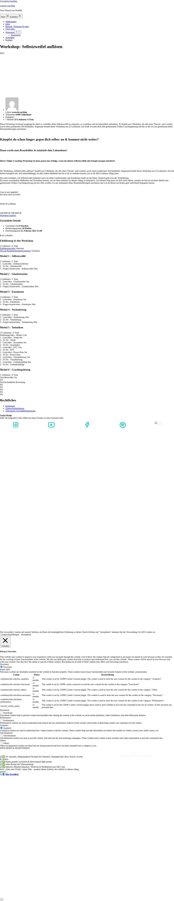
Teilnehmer (10, 114)
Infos (7, 24)
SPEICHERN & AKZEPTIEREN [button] (15, 748)
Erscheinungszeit (12, 231)
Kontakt (8, 40)
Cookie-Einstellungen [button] (10, 634)
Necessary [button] (4, 664)
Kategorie (9, 117)
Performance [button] (5, 718)
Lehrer (8, 112)
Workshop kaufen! (8, 215)
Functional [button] (4, 710)
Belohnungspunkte (13, 228)
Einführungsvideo (7, 248)
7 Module (9, 119)
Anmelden (9, 37)
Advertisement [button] (6, 733)
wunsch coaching (7, 6)
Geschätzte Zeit (12, 226)
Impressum (10, 406)
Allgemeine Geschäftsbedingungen (20, 411)
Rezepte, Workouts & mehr (17, 26)
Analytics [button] (4, 725)
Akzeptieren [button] (26, 634)
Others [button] (3, 740)
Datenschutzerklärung (14, 408)
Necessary (7, 667)
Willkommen (10, 21)
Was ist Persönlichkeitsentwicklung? (15, 251)
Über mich (10, 29)
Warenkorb (15, 35)
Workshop (9, 32)
